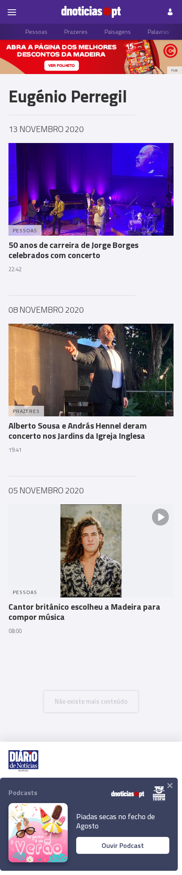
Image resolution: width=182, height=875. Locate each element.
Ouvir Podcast (123, 845)
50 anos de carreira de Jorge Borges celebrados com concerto (73, 249)
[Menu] (11, 11)
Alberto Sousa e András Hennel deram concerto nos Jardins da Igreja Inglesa (77, 430)
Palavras (158, 31)
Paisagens (118, 31)
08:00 (15, 631)
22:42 (15, 269)
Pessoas (36, 31)
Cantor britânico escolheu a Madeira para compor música (84, 611)
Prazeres (76, 31)
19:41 (15, 450)
